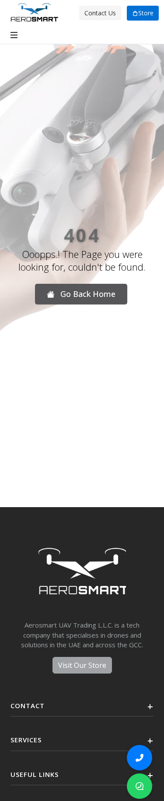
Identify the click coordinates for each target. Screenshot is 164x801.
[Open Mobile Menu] (13, 35)
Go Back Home (86, 294)
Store (146, 13)
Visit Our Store (82, 665)
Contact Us (100, 13)
